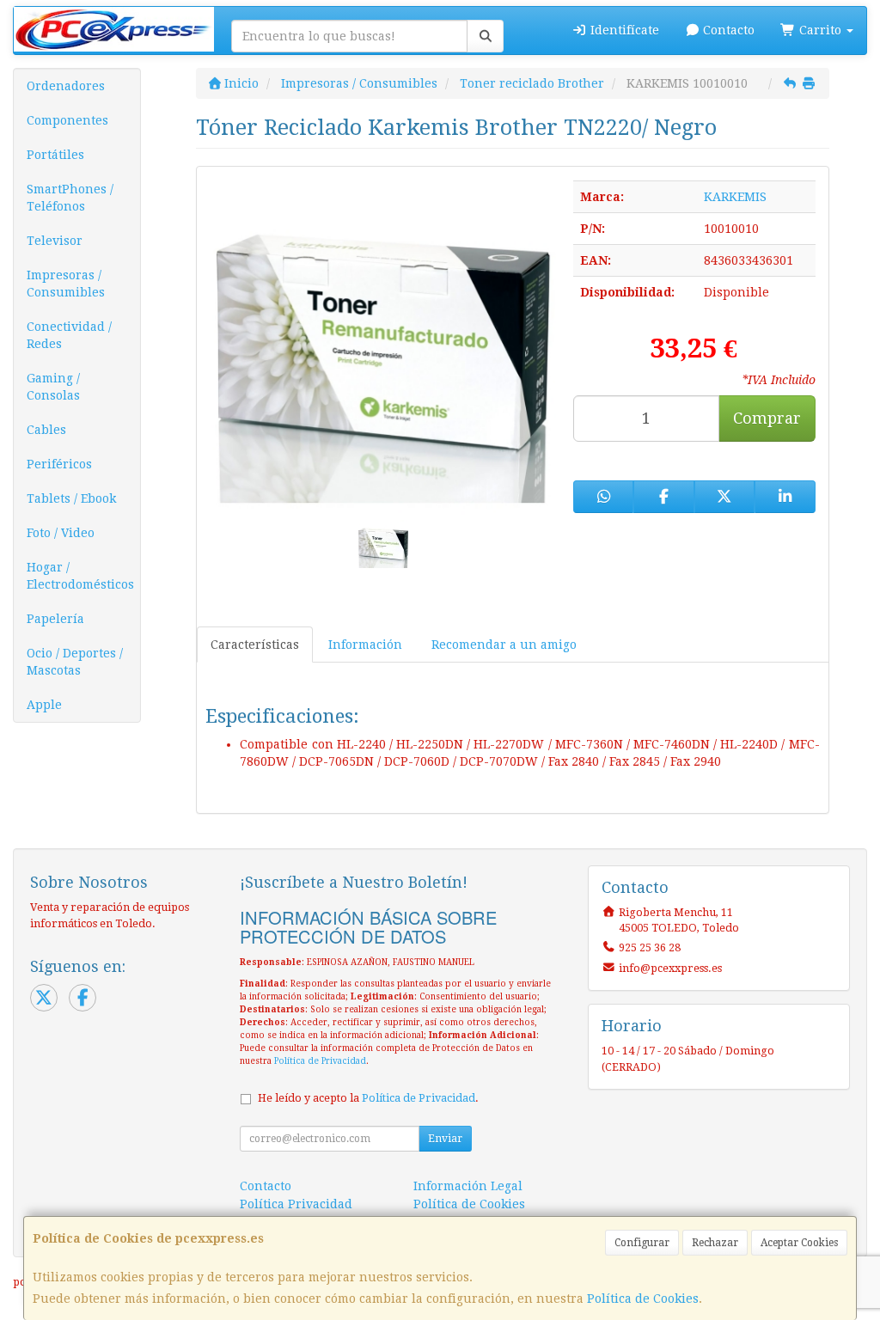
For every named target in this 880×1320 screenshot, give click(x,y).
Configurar (641, 1243)
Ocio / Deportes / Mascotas (75, 661)
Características (255, 644)
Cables (46, 430)
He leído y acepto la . (368, 1097)
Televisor (54, 241)
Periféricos (59, 464)
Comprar (767, 418)
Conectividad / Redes (69, 335)
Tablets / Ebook (71, 498)
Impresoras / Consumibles (66, 283)
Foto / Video (61, 533)
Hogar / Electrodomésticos (80, 575)
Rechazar (715, 1243)
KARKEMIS (735, 197)
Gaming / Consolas (53, 386)
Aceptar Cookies (799, 1243)
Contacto (727, 30)
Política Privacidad (296, 1204)
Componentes (67, 120)
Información (365, 644)
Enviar (445, 1139)
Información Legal (467, 1186)
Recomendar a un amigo (504, 644)
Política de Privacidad (320, 1061)
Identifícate (623, 30)
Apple (44, 705)
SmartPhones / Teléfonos (70, 197)
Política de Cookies (643, 1298)
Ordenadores (66, 86)
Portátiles (55, 155)
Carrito (820, 30)
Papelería (55, 619)
